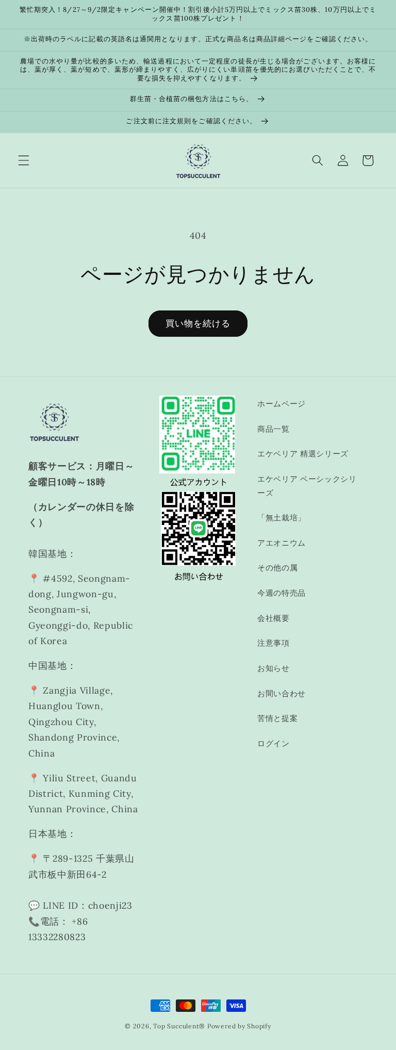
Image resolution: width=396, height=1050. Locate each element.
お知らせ (273, 668)
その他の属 (277, 567)
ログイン (273, 743)
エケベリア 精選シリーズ (303, 453)
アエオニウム (281, 543)
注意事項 (273, 643)
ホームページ (281, 403)
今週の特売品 (281, 593)
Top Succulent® (179, 1026)
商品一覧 (273, 429)
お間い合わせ (281, 693)
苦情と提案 (277, 718)
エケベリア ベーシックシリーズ (307, 486)
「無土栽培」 (281, 517)
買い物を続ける (198, 323)
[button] (23, 160)
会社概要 (273, 618)
